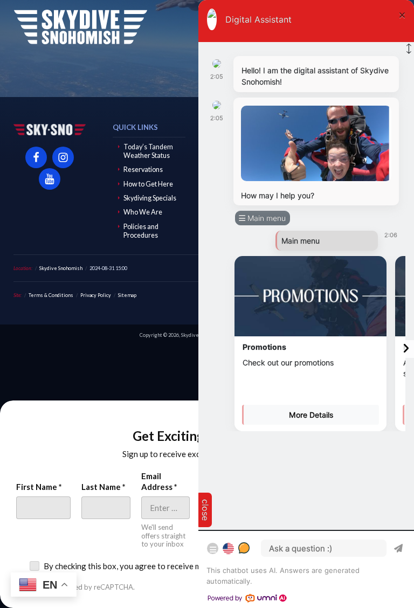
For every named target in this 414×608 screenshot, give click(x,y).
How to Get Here (148, 184)
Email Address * (159, 481)
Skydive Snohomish (80, 27)
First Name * (39, 487)
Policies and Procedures (140, 231)
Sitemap (127, 295)
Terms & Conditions (51, 295)
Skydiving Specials (149, 198)
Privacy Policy (95, 295)
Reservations (143, 169)
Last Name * (103, 487)
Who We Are (142, 212)
